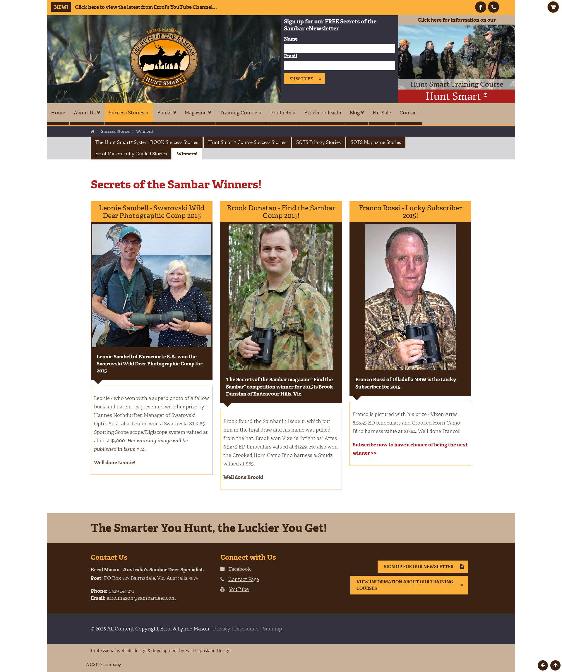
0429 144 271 (112, 591)
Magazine (196, 112)
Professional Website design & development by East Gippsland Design (161, 651)
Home (58, 112)
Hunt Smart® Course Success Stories (247, 142)
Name (291, 39)
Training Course (239, 112)
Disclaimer (246, 628)
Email (290, 56)
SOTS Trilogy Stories (318, 142)
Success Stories (127, 112)
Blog (355, 112)
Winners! (187, 154)
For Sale (382, 112)
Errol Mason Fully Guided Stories (131, 154)
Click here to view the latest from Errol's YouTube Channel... (135, 7)
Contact (409, 112)
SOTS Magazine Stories (376, 142)
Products (281, 112)
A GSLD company (103, 665)
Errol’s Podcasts (322, 112)
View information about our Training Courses (405, 585)
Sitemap (272, 628)
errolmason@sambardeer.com (133, 598)
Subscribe (301, 79)
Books (165, 112)
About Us (85, 112)
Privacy (221, 628)
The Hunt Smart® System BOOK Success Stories (146, 142)
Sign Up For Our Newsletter (418, 567)
